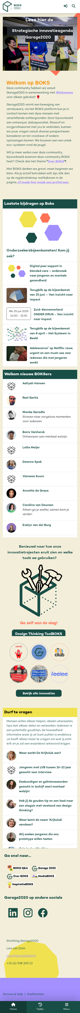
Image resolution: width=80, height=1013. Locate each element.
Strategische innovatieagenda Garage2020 (42, 34)
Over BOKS (56, 161)
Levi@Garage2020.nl (21, 956)
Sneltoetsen (35, 994)
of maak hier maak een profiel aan (43, 182)
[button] (65, 6)
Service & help (13, 994)
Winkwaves (64, 92)
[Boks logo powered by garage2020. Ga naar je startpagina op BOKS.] (12, 7)
